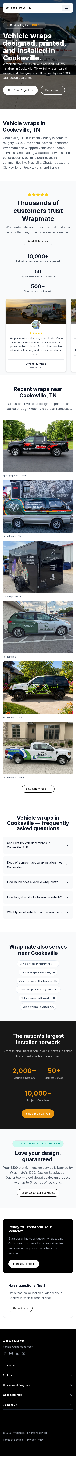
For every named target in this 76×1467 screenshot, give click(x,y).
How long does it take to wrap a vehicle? (34, 897)
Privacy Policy (35, 1439)
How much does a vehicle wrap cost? (32, 882)
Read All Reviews (38, 241)
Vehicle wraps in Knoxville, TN (38, 998)
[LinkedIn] (17, 1353)
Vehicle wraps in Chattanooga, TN (38, 981)
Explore (7, 1375)
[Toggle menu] (66, 8)
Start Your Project (18, 90)
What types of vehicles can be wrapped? (34, 912)
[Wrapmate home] (18, 8)
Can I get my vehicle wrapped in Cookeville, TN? (28, 845)
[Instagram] (11, 1353)
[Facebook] (4, 1353)
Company (9, 1365)
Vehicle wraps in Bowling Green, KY (38, 989)
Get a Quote (52, 90)
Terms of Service (13, 1439)
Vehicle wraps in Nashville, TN (38, 972)
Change (37, 25)
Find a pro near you (38, 1113)
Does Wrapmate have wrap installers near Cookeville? (35, 865)
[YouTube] (23, 1353)
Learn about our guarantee (38, 1192)
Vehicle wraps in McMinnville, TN (38, 963)
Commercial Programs (17, 1385)
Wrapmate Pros (12, 1394)
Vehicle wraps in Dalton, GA (38, 1006)
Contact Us (10, 1404)
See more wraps (36, 788)
